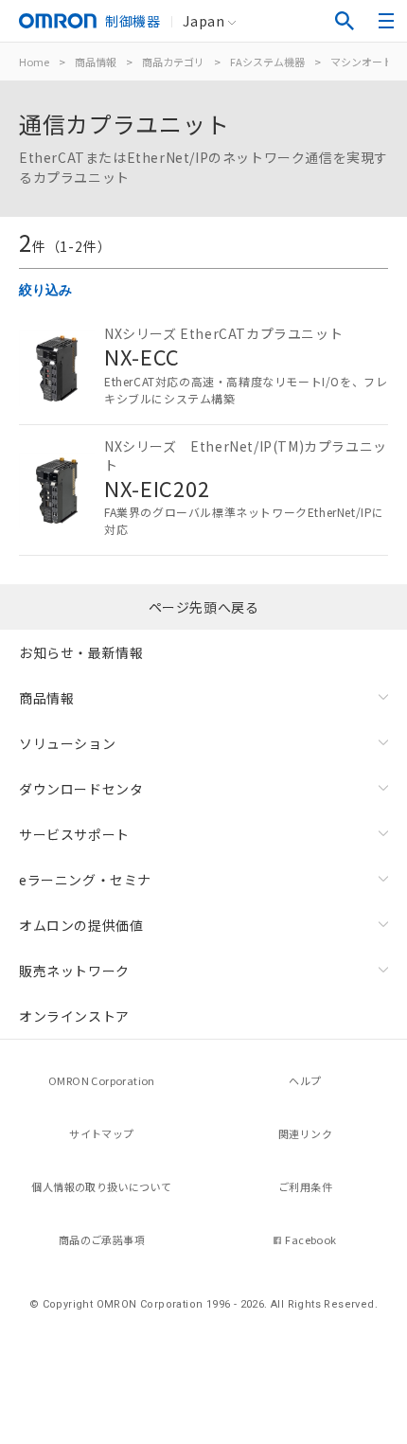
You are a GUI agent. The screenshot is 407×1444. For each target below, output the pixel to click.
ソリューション (67, 743)
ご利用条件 (305, 1186)
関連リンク (305, 1133)
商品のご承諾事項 (102, 1239)
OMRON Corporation (101, 1080)
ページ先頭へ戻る (204, 606)
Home (34, 61)
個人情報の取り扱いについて (101, 1186)
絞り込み (45, 289)
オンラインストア (74, 1016)
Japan (203, 20)
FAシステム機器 (267, 61)
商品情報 (95, 61)
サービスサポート (74, 834)
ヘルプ (305, 1080)
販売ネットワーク (74, 970)
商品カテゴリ (173, 61)
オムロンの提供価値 (81, 925)
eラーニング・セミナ (85, 879)
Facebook (310, 1239)
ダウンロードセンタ (81, 788)
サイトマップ (101, 1133)
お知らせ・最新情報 (81, 652)
